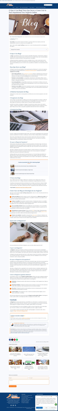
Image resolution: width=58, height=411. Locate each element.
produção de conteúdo (28, 73)
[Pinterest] (15, 340)
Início (0, 0)
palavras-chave (44, 211)
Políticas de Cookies (40, 409)
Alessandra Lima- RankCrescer (19, 323)
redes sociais (34, 215)
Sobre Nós (23, 332)
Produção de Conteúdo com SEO (25, 399)
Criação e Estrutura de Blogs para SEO (7, 0)
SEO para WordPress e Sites (25, 400)
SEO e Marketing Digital (23, 7)
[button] (56, 396)
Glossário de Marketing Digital (40, 7)
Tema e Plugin (31, 7)
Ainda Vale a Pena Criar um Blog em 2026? (23, 187)
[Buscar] (51, 5)
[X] (12, 340)
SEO (33, 210)
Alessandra (12, 38)
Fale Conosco (27, 332)
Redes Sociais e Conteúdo (25, 401)
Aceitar (39, 407)
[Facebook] (10, 340)
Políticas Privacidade (45, 409)
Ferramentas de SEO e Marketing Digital (27, 397)
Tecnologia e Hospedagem (25, 402)
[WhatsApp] (17, 340)
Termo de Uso (20, 332)
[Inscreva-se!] (56, 404)
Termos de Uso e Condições (51, 409)
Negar (46, 407)
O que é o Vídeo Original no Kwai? (15, 341)
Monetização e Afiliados (24, 398)
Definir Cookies (53, 407)
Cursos (17, 7)
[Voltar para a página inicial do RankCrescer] (13, 398)
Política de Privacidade (14, 332)
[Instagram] (13, 405)
